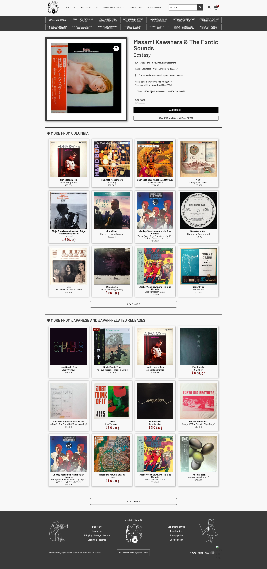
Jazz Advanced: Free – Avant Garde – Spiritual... (184, 20)
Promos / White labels (113, 7)
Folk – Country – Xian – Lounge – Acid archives (108, 20)
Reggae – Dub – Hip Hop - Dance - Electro (133, 27)
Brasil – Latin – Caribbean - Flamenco (83, 20)
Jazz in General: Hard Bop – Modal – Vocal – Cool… (133, 20)
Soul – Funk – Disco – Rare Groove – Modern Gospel (184, 27)
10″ (97, 7)
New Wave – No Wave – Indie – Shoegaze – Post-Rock (58, 27)
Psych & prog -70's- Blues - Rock (159, 27)
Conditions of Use (176, 526)
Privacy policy (176, 535)
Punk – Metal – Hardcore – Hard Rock (108, 27)
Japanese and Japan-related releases (158, 20)
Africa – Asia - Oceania (57, 20)
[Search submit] (200, 7)
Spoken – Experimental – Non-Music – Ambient (209, 27)
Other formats (154, 7)
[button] (116, 48)
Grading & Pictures (97, 539)
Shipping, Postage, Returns (97, 535)
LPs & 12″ (68, 7)
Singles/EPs (85, 7)
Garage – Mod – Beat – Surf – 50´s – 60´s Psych (82, 27)
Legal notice (176, 531)
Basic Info (97, 526)
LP (136, 62)
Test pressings (136, 7)
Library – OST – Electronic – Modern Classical (209, 20)
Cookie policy (176, 539)
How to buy (97, 531)
